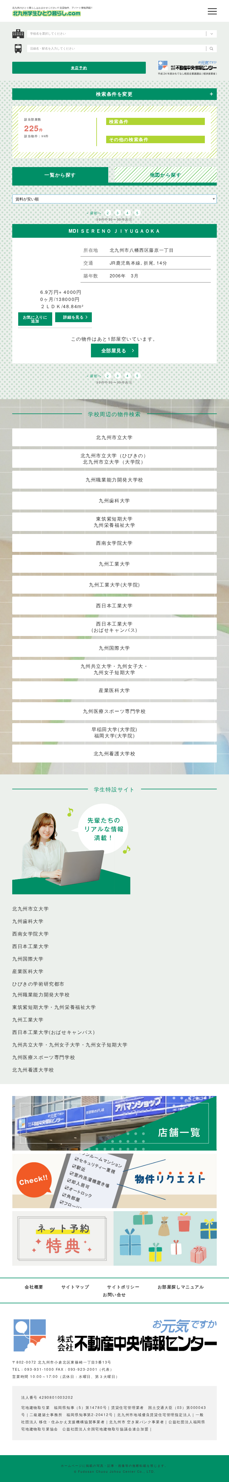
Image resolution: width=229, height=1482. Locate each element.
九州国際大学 (114, 647)
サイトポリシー (123, 1287)
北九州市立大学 (114, 437)
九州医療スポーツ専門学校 (114, 711)
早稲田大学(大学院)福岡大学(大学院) (114, 732)
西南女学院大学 (114, 542)
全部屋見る (113, 350)
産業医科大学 (114, 690)
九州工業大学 (114, 563)
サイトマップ (75, 1287)
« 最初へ (93, 212)
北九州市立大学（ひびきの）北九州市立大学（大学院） (115, 458)
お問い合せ (114, 1294)
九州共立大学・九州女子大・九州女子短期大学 (115, 669)
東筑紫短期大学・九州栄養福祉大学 (54, 1007)
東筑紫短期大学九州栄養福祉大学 (115, 521)
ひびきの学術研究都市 (38, 983)
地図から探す (166, 174)
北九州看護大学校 (115, 753)
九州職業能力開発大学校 (114, 479)
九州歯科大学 (114, 500)
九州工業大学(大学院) (114, 584)
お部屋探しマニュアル (181, 1287)
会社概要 (34, 1287)
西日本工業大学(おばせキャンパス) (114, 626)
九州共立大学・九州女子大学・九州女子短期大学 (70, 1044)
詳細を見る (73, 317)
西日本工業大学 (114, 605)
